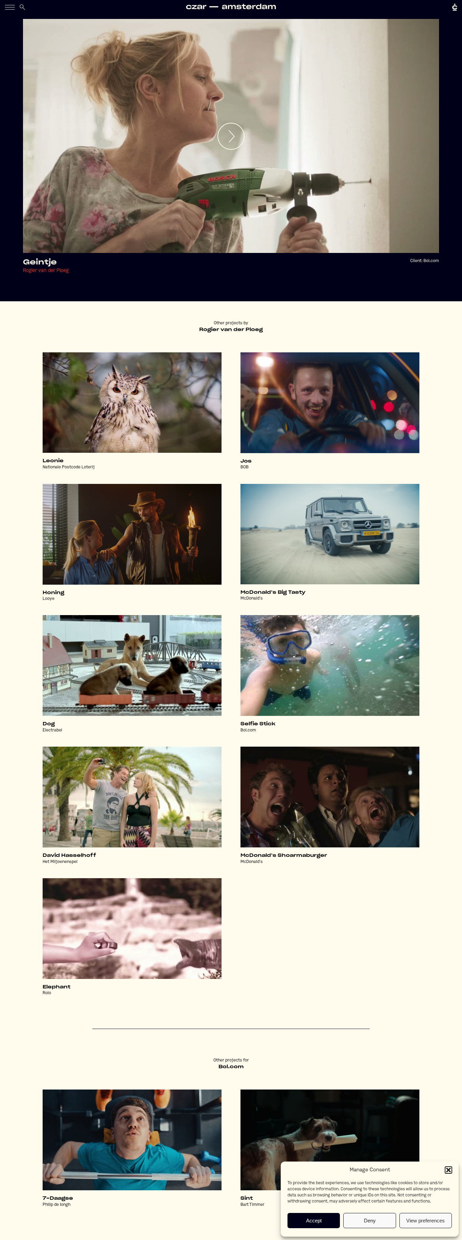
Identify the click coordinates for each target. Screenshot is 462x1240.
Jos (246, 461)
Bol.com (431, 261)
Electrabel (52, 730)
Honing (53, 592)
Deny (370, 1220)
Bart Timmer (252, 1205)
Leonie (53, 461)
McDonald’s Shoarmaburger (283, 855)
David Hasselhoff (69, 855)
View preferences (425, 1220)
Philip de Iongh (56, 1205)
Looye (48, 599)
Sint (246, 1198)
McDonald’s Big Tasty (272, 592)
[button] (448, 1170)
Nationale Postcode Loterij (69, 467)
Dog (49, 724)
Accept (314, 1220)
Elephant (56, 987)
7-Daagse (58, 1198)
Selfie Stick (257, 724)
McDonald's (251, 598)
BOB (244, 467)
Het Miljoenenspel (60, 862)
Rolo (47, 993)
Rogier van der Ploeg (46, 270)
